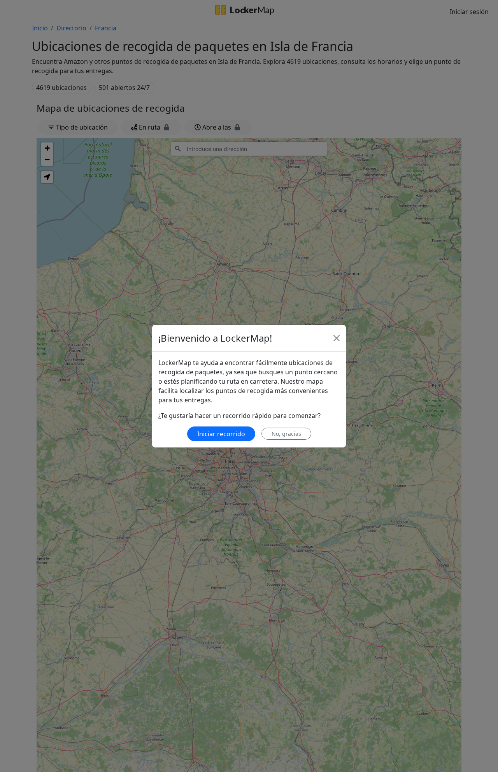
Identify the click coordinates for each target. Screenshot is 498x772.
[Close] (336, 338)
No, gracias (286, 433)
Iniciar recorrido (221, 434)
